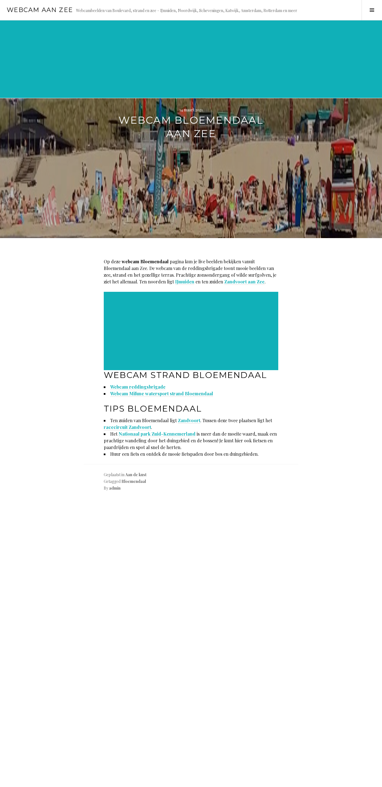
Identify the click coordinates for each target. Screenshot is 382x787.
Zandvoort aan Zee (244, 282)
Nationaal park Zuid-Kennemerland (157, 434)
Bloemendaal (133, 481)
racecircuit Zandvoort (127, 427)
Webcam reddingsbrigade (138, 387)
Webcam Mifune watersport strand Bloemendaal (161, 393)
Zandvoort (189, 420)
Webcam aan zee (40, 10)
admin (115, 488)
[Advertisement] (169, 59)
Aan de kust (136, 474)
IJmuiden (184, 282)
